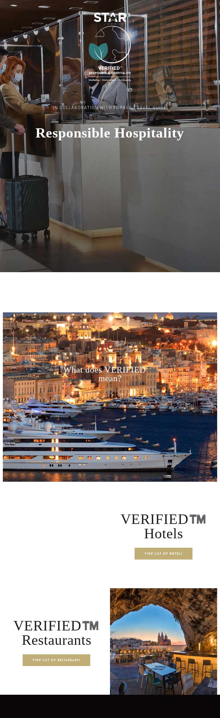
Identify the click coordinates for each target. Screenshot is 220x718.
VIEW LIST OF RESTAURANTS (56, 660)
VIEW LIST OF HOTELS (163, 554)
